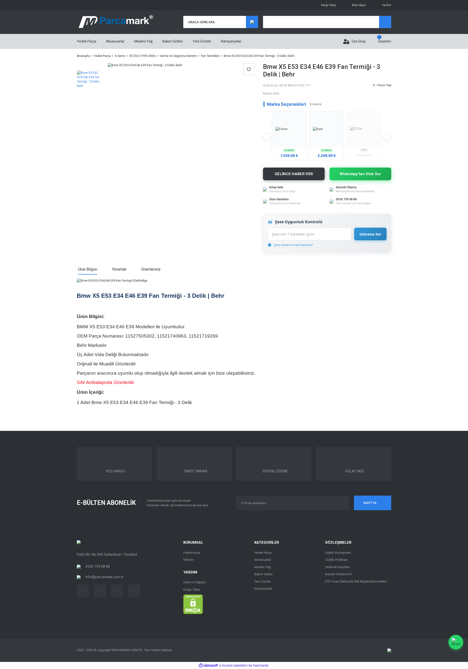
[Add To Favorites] (248, 69)
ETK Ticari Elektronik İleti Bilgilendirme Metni (356, 581)
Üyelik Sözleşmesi (338, 552)
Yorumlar (119, 269)
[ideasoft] (208, 665)
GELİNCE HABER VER (294, 174)
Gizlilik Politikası (336, 560)
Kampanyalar (231, 41)
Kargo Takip (328, 5)
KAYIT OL (370, 503)
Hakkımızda (191, 552)
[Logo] (116, 22)
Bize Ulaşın (359, 5)
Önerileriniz (151, 269)
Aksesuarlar (262, 560)
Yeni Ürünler (202, 41)
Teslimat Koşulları (337, 567)
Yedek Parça (263, 552)
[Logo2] (79, 542)
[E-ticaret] (233, 665)
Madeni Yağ (262, 567)
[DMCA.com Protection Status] (193, 604)
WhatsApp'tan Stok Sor (360, 174)
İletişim (188, 560)
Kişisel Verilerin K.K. (338, 574)
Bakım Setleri (263, 574)
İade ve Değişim (194, 582)
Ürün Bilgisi (87, 269)
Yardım (386, 5)
